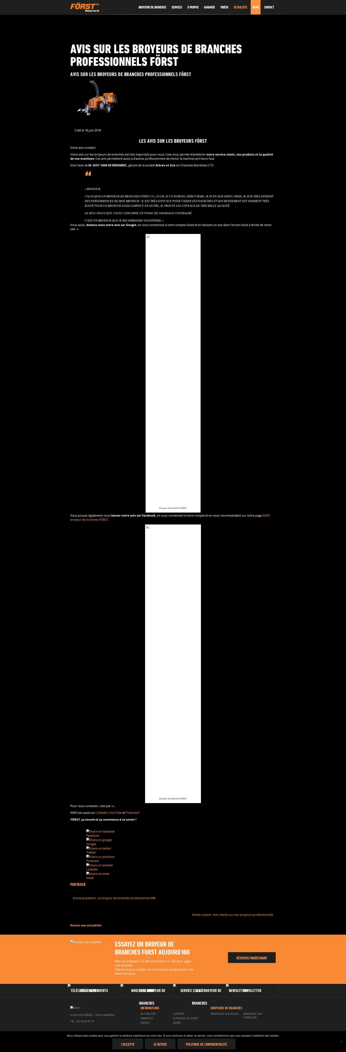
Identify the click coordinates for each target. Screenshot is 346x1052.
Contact (269, 7)
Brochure (146, 990)
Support (179, 1013)
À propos (193, 7)
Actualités (240, 7)
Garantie (209, 7)
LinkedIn (102, 813)
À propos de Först (186, 1018)
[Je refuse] (341, 1041)
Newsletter (252, 990)
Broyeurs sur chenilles (252, 1015)
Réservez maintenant (251, 958)
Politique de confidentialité (206, 1044)
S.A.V (199, 990)
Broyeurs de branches (152, 7)
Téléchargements (94, 990)
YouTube (115, 813)
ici (113, 806)
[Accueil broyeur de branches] (132, 7)
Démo (255, 7)
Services (177, 7)
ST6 (152, 196)
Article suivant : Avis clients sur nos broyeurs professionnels (233, 915)
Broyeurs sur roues (225, 1013)
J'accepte (128, 1044)
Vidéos (224, 7)
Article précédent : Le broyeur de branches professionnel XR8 (113, 898)
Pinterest (132, 813)
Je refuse (160, 1044)
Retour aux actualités (86, 925)
